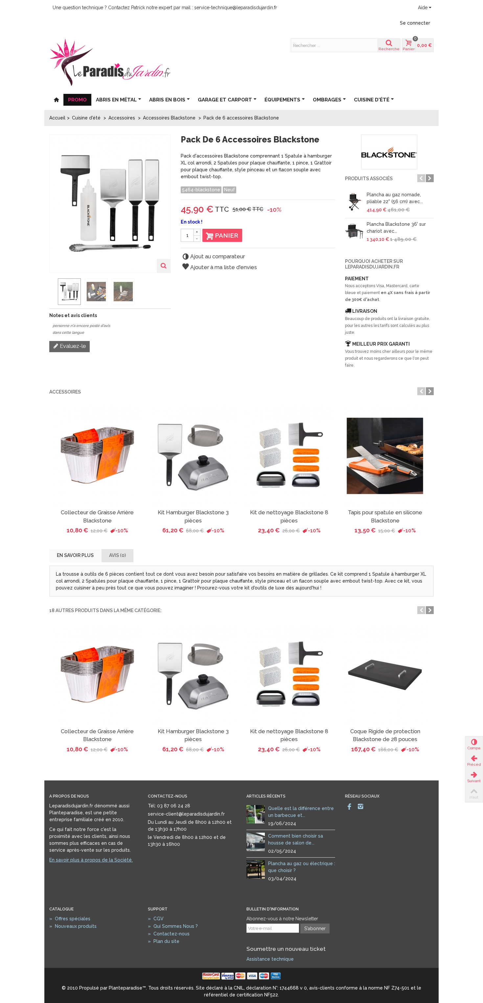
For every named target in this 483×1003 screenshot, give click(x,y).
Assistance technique (270, 959)
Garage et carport (225, 100)
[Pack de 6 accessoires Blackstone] (69, 291)
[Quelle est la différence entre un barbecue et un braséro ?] (255, 814)
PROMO (77, 100)
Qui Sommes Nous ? (173, 926)
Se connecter (415, 23)
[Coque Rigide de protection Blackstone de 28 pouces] (385, 675)
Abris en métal (116, 100)
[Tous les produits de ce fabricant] (389, 152)
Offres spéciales (69, 918)
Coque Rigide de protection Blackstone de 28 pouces (385, 735)
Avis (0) (117, 555)
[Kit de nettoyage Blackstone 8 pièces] (289, 456)
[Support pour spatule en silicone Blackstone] (385, 456)
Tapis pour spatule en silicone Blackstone (385, 516)
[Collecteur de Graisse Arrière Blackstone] (97, 675)
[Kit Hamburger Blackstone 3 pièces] (193, 456)
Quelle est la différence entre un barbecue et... (301, 812)
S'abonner (315, 928)
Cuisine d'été (371, 100)
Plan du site (163, 941)
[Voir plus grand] (164, 266)
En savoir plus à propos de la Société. (91, 860)
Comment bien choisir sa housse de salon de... (295, 839)
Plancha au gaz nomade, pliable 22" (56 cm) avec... (395, 198)
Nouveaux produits (73, 926)
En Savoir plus (75, 555)
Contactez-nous (169, 933)
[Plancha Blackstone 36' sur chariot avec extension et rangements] (354, 231)
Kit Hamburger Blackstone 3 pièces (193, 516)
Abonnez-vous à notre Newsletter (282, 918)
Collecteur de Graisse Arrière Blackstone (97, 516)
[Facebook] (349, 806)
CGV (156, 918)
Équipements (282, 100)
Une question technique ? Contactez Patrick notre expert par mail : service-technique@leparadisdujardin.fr (165, 7)
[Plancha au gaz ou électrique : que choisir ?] (255, 869)
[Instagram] (360, 806)
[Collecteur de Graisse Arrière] (97, 456)
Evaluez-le (72, 346)
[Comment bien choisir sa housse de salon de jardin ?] (255, 841)
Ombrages (327, 100)
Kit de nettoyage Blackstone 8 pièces (289, 516)
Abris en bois (167, 100)
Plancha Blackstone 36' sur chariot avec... (396, 228)
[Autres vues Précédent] (52, 291)
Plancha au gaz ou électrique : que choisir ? (301, 867)
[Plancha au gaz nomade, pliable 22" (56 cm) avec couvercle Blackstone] (354, 201)
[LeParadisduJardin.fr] (110, 62)
